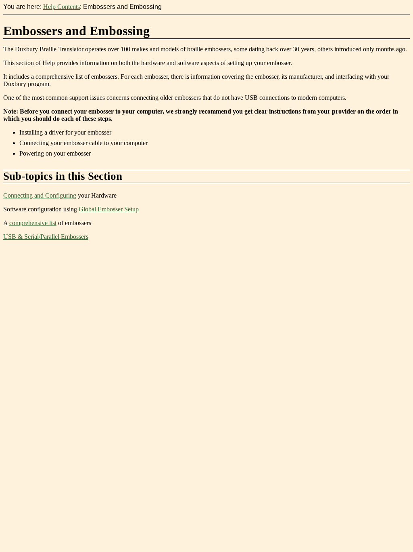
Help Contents (61, 6)
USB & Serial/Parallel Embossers (45, 236)
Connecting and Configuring (39, 195)
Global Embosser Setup (109, 209)
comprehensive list (32, 222)
